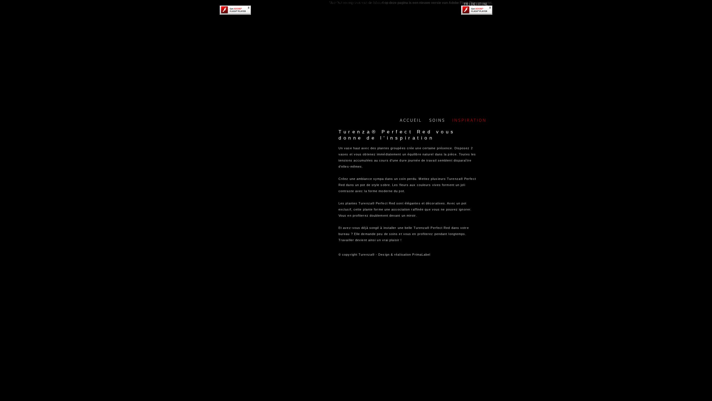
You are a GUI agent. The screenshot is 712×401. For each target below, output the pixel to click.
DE (473, 4)
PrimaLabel (421, 254)
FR (466, 4)
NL (485, 4)
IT (479, 4)
